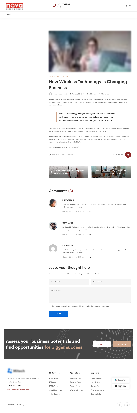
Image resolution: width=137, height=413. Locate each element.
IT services (10, 180)
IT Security (30, 175)
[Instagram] (130, 5)
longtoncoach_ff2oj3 (60, 94)
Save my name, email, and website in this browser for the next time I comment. (80, 306)
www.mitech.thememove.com (18, 390)
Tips (66, 76)
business (10, 175)
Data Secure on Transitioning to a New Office (24, 80)
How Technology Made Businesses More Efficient (25, 70)
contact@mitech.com (15, 382)
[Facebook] (126, 5)
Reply (88, 212)
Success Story (56, 76)
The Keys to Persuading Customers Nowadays (25, 91)
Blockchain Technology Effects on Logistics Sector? (24, 101)
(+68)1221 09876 (14, 386)
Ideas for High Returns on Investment (21, 60)
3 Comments (105, 94)
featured (20, 175)
